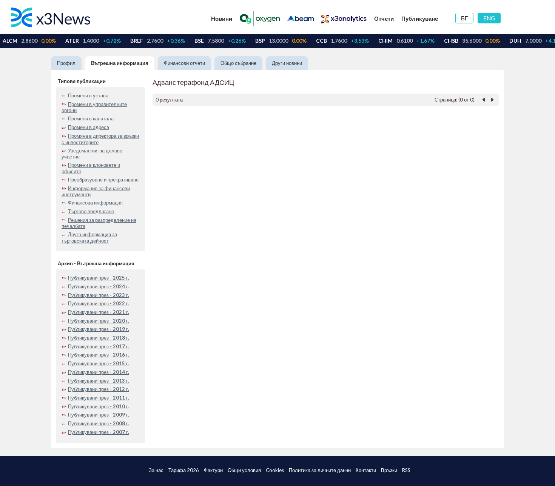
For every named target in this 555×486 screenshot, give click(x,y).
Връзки (389, 470)
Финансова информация (95, 203)
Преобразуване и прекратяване (103, 180)
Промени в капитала (91, 118)
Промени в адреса (88, 127)
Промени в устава (88, 95)
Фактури (213, 470)
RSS (406, 470)
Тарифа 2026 (183, 470)
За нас (156, 470)
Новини (221, 18)
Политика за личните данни (320, 470)
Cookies (275, 470)
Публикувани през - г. (98, 278)
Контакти (366, 470)
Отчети (384, 18)
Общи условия (244, 470)
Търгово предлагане (91, 211)
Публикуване (419, 18)
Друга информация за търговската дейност (89, 237)
